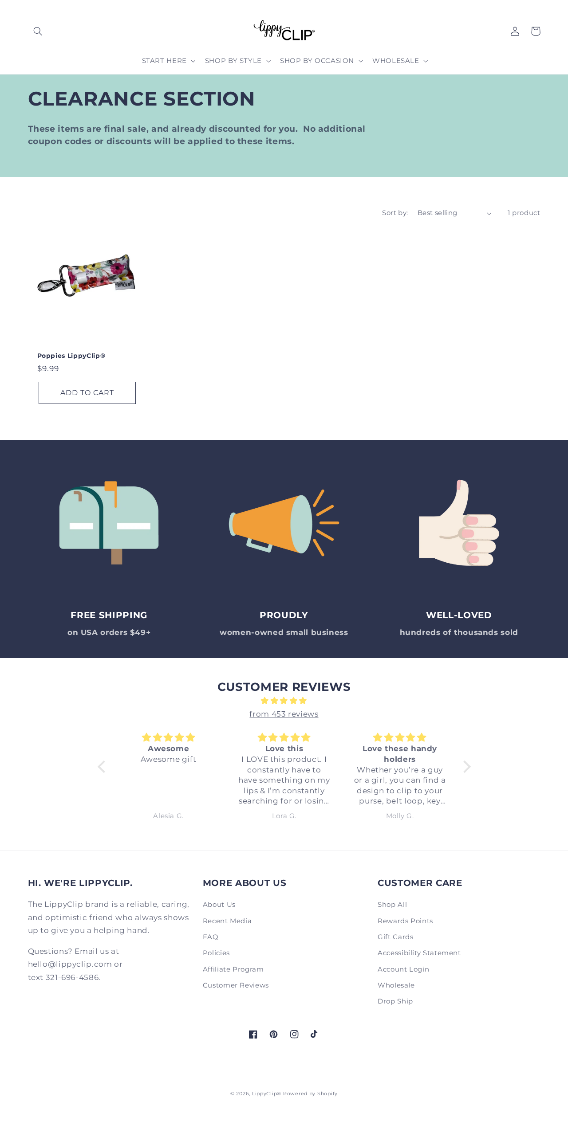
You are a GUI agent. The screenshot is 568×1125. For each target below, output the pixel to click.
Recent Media (227, 921)
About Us (219, 905)
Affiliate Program (233, 969)
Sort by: (395, 213)
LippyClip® (266, 1094)
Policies (216, 953)
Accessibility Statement (419, 953)
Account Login (403, 969)
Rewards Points (405, 921)
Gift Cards (395, 937)
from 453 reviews (283, 713)
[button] (38, 31)
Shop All (392, 905)
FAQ (211, 937)
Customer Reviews (236, 985)
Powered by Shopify (310, 1094)
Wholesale (396, 985)
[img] (284, 701)
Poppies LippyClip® (71, 356)
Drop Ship (395, 1001)
